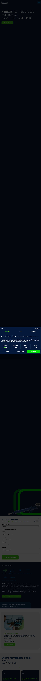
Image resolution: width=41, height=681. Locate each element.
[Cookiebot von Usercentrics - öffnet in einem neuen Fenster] (35, 328)
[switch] (15, 347)
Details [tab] (20, 331)
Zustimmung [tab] (7, 331)
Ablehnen (7, 351)
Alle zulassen (33, 351)
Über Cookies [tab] (34, 331)
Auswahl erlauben (20, 351)
